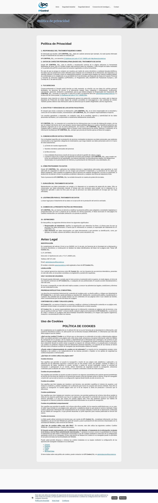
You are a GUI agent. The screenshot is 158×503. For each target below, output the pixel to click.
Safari (46, 449)
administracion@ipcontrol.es (105, 93)
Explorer (47, 446)
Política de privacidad (42, 500)
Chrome (47, 444)
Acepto (114, 498)
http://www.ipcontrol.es (98, 58)
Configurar (65, 500)
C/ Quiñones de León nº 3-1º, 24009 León (77, 58)
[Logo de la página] (43, 6)
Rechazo (123, 498)
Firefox (47, 448)
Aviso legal (55, 500)
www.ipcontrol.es (60, 265)
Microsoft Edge (49, 451)
